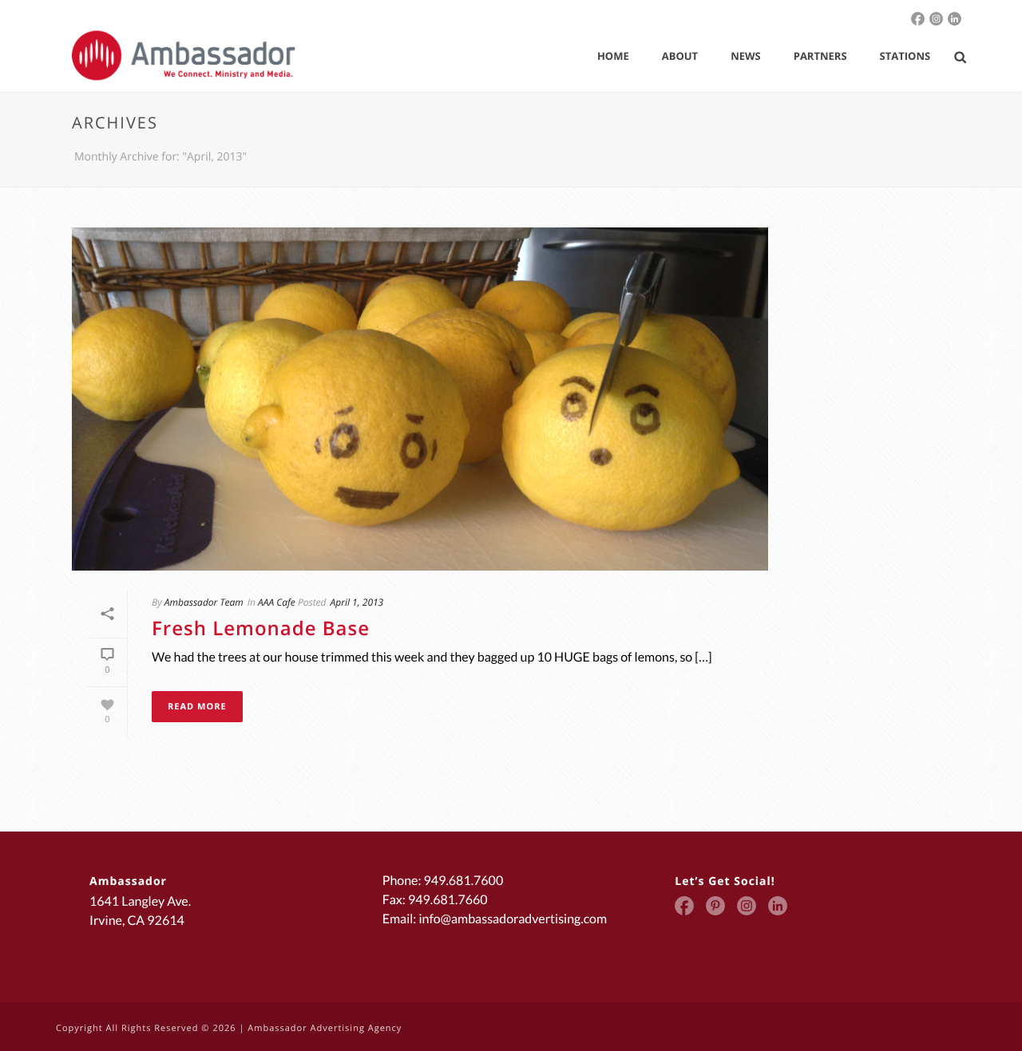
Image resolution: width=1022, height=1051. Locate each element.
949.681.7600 (464, 880)
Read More (197, 707)
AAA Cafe (276, 602)
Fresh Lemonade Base (261, 628)
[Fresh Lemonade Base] (420, 399)
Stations (905, 56)
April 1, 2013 (357, 602)
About (680, 56)
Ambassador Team (204, 602)
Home (613, 56)
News (746, 56)
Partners (820, 56)
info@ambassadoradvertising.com (512, 919)
